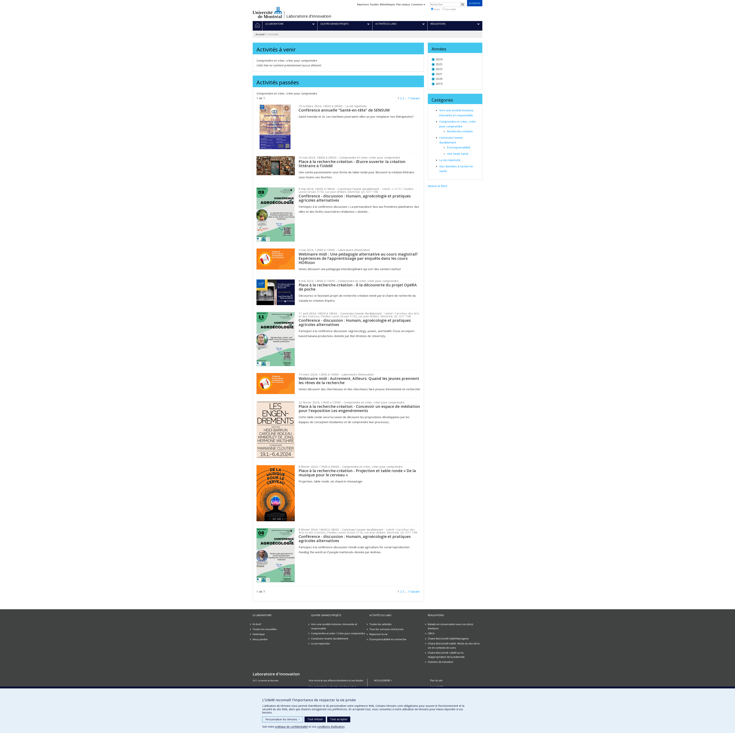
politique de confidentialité (291, 726)
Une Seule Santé (457, 154)
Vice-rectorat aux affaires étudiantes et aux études (336, 680)
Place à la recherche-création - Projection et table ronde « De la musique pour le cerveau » (357, 472)
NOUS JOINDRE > (383, 680)
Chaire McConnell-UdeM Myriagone (448, 638)
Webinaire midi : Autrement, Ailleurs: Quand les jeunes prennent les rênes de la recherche (359, 380)
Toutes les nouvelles (265, 629)
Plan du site (436, 680)
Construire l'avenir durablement (329, 638)
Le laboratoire (262, 615)
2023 (439, 64)
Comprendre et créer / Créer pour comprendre (338, 633)
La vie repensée (450, 160)
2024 (439, 59)
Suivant (415, 98)
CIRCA (431, 633)
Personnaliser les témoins (282, 719)
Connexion (417, 4)
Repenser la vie (378, 634)
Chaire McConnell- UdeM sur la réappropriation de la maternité (446, 655)
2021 (439, 74)
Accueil (260, 34)
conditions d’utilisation (331, 726)
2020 (439, 79)
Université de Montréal (267, 12)
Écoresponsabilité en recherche (387, 639)
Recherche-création (460, 131)
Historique (259, 634)
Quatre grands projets (326, 615)
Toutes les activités (380, 624)
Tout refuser (315, 719)
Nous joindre (260, 639)
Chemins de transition (440, 662)
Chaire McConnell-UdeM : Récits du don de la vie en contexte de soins (453, 645)
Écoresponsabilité (458, 147)
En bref (257, 624)
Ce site (436, 9)
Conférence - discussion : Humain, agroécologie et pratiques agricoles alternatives (355, 198)
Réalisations (436, 615)
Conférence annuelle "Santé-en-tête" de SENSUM (344, 110)
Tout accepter (338, 719)
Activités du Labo (380, 615)
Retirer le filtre (437, 186)
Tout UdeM (450, 9)
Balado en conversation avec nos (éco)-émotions (451, 626)
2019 (439, 84)
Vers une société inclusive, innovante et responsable (334, 626)
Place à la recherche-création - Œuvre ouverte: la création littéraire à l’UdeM (352, 163)
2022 (439, 69)
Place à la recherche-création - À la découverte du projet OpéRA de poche (358, 287)
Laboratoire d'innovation (308, 16)
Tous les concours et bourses (386, 629)
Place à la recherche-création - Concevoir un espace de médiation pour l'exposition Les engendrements (359, 408)
